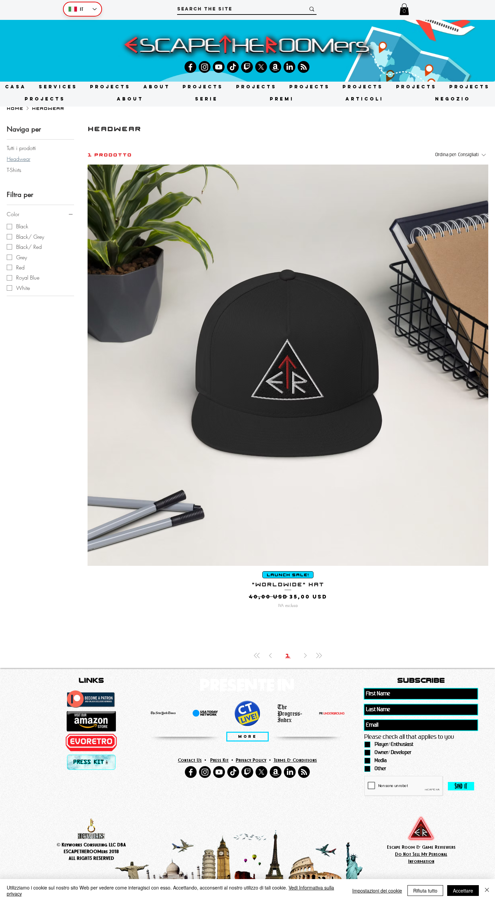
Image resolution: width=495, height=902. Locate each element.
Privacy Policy (251, 760)
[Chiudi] (487, 890)
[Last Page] (319, 655)
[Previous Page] (270, 655)
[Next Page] (305, 655)
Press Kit (219, 760)
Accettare (463, 890)
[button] (404, 9)
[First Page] (257, 655)
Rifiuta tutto (425, 890)
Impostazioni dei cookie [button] (377, 890)
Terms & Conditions (295, 760)
